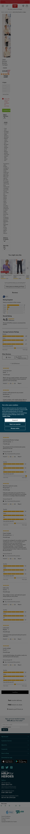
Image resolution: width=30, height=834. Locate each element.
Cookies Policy (6, 416)
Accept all (15, 420)
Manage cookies (15, 428)
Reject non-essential (15, 424)
